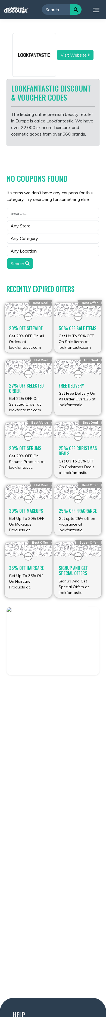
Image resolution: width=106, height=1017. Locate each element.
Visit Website (74, 55)
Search (18, 263)
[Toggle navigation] (96, 9)
